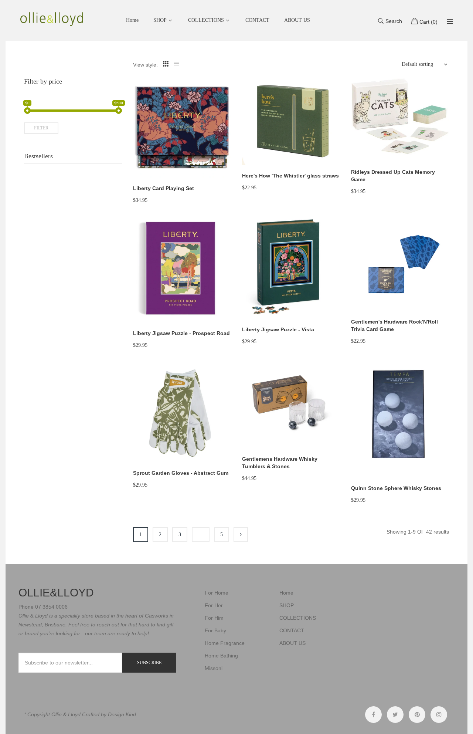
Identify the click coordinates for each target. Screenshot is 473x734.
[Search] (450, 21)
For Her (214, 605)
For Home (216, 593)
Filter (41, 128)
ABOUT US (292, 643)
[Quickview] (229, 165)
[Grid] (166, 64)
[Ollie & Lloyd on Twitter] (395, 714)
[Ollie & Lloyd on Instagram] (439, 714)
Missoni (213, 668)
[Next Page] (241, 534)
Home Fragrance (225, 643)
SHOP (160, 20)
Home (286, 593)
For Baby (215, 630)
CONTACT (291, 630)
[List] (176, 64)
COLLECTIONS (206, 20)
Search (393, 21)
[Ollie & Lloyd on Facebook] (373, 714)
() (428, 22)
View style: (145, 65)
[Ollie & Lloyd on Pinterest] (417, 714)
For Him (214, 618)
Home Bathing (221, 656)
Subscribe (149, 662)
